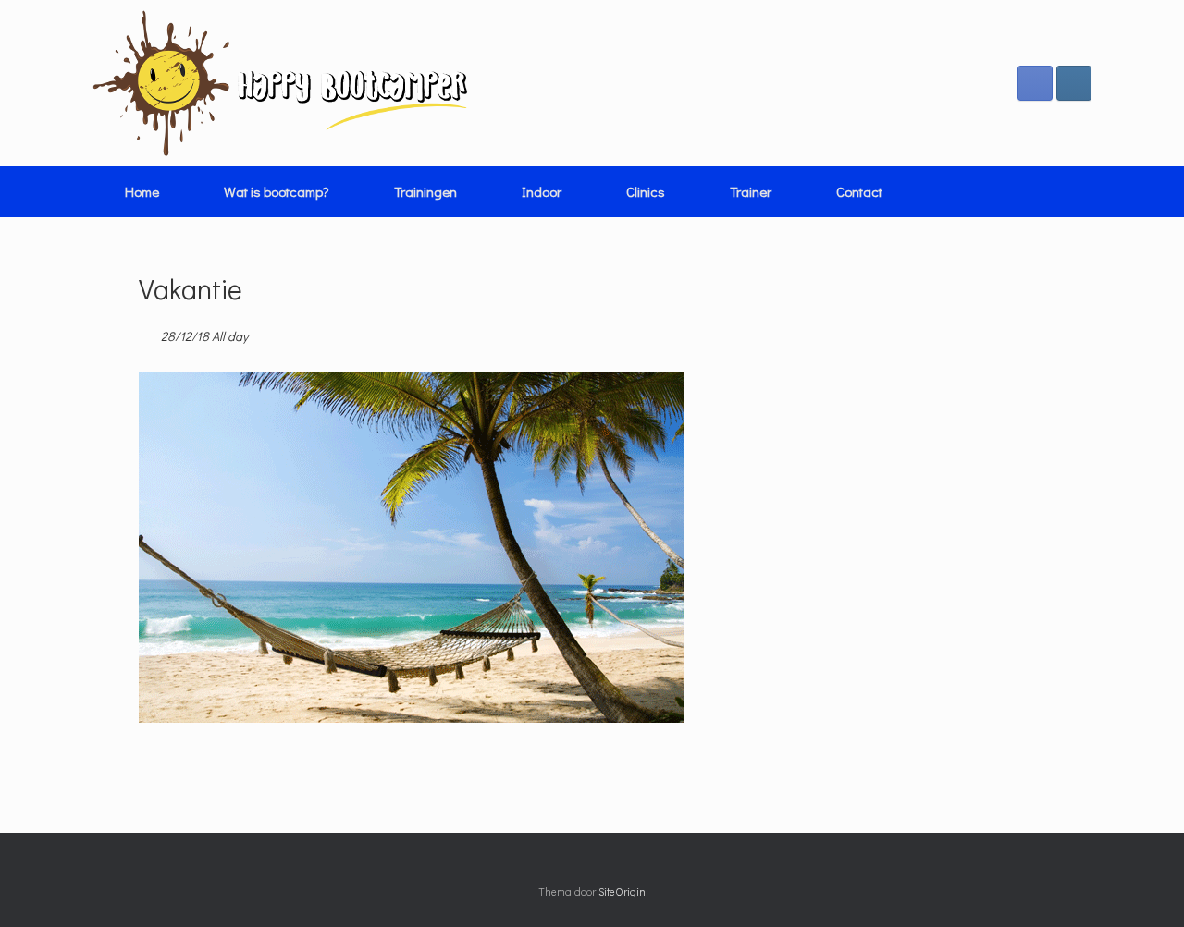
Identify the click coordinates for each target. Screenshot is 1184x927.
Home (142, 191)
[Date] (148, 332)
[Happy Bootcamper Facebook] (1035, 83)
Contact (859, 191)
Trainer (750, 191)
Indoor (541, 191)
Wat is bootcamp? (276, 191)
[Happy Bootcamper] (280, 83)
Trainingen (425, 191)
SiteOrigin (622, 891)
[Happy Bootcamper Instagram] (1074, 83)
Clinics (645, 191)
